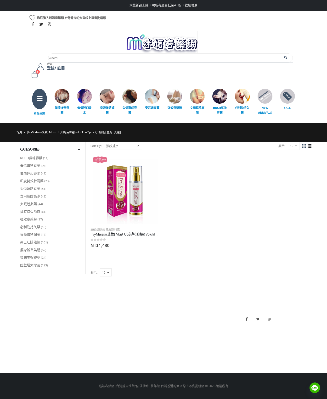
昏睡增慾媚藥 (107, 110)
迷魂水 (95, 341)
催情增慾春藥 (62, 110)
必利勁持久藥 (242, 110)
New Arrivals (265, 110)
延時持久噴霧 (30, 211)
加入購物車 (151, 162)
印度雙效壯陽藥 (32, 181)
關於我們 (21, 317)
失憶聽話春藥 (130, 110)
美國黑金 (172, 317)
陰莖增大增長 (30, 265)
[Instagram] (49, 24)
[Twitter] (41, 24)
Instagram (269, 319)
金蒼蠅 (95, 325)
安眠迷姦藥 (152, 108)
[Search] (286, 57)
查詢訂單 (21, 333)
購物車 (19, 349)
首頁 (19, 132)
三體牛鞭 (172, 341)
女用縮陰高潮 (197, 110)
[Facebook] (33, 24)
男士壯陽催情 (30, 242)
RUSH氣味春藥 (220, 110)
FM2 (93, 333)
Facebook (246, 319)
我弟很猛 (172, 357)
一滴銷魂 (96, 349)
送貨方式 (21, 341)
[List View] (309, 146)
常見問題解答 (24, 325)
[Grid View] (304, 146)
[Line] (315, 387)
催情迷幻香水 (84, 110)
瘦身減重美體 (97, 229)
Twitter (258, 319)
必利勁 (170, 325)
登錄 (18, 357)
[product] (124, 189)
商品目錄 (39, 113)
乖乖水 (95, 317)
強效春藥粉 (175, 108)
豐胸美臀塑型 (113, 229)
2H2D (170, 333)
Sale (287, 108)
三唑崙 (95, 357)
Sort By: (95, 146)
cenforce (172, 349)
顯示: (281, 146)
